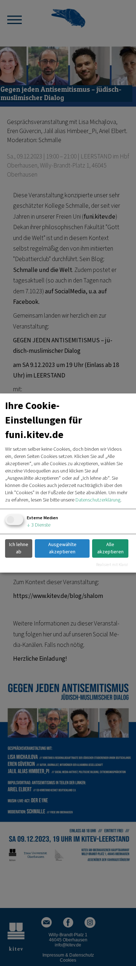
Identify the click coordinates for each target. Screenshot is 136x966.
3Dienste (38, 525)
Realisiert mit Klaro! (112, 564)
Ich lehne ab (18, 548)
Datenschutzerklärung (97, 500)
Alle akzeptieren (110, 548)
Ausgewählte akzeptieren (62, 548)
